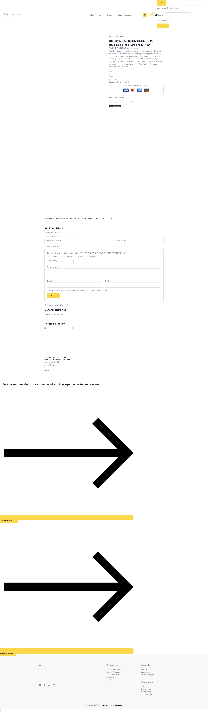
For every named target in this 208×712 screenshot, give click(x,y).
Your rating (53, 260)
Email (107, 281)
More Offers (87, 218)
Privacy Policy (146, 692)
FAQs (143, 686)
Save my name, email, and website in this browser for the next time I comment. (78, 290)
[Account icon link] (156, 15)
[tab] (49, 218)
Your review (53, 267)
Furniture (110, 680)
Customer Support (147, 675)
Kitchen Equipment (116, 36)
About (101, 15)
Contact (110, 15)
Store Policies (99, 218)
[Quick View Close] (0, 711)
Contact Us (145, 672)
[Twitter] (45, 685)
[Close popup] (161, 3)
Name (50, 281)
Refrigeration (111, 677)
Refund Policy (146, 689)
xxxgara (111, 77)
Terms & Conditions (148, 694)
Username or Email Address (167, 8)
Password (161, 15)
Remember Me (164, 21)
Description (49, 218)
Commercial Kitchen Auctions (110, 705)
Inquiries (111, 218)
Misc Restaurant (113, 675)
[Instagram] (49, 685)
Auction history (62, 218)
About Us (144, 669)
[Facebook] (40, 685)
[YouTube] (54, 685)
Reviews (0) (75, 218)
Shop (92, 15)
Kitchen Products (113, 672)
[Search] (145, 15)
